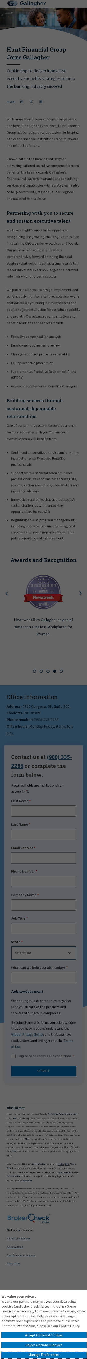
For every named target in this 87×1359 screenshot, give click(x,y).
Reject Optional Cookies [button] (43, 1345)
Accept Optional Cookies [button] (44, 1335)
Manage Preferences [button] (43, 1354)
